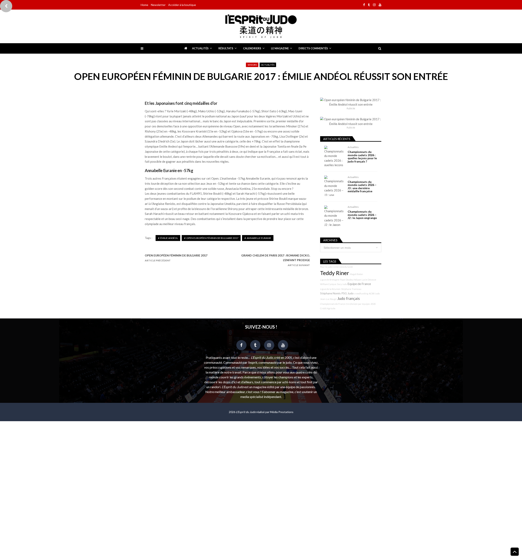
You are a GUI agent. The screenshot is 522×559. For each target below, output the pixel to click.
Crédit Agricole (327, 308)
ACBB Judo (374, 293)
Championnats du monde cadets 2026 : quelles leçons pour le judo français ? (362, 156)
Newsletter (158, 5)
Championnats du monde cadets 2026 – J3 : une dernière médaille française (362, 186)
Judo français (348, 298)
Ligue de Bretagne (330, 279)
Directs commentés (313, 48)
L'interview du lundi (343, 266)
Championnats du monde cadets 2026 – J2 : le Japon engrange (362, 214)
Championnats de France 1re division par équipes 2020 (348, 304)
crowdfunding (361, 293)
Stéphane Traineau (351, 289)
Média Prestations (281, 412)
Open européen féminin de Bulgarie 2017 (212, 238)
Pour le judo (326, 266)
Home (144, 5)
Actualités (200, 48)
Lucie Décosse (369, 279)
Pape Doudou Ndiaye (350, 279)
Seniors (252, 64)
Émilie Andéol (169, 238)
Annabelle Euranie (259, 238)
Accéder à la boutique (182, 5)
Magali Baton (356, 274)
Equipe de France (359, 284)
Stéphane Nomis (330, 293)
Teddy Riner (334, 273)
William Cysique (328, 284)
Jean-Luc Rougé (328, 299)
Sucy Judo (342, 284)
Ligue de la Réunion (330, 289)
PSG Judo (347, 293)
